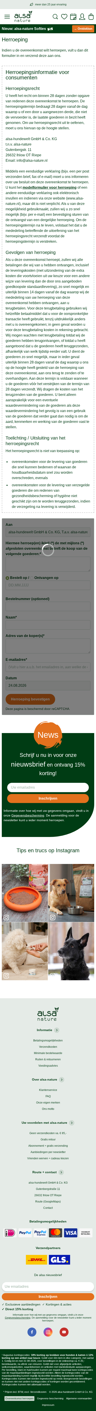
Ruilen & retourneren (48, 1059)
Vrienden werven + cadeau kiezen (48, 1158)
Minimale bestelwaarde (48, 1053)
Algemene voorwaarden (79, 1398)
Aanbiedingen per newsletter (48, 1152)
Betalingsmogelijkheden (48, 1040)
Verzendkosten (48, 1046)
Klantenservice (48, 1090)
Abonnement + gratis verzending (48, 1145)
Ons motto (48, 1108)
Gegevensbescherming (27, 815)
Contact (48, 1207)
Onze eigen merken (48, 1102)
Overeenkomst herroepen (19, 1398)
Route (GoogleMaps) (48, 1201)
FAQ (48, 1096)
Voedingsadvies (48, 1065)
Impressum (48, 1405)
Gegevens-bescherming (50, 1398)
